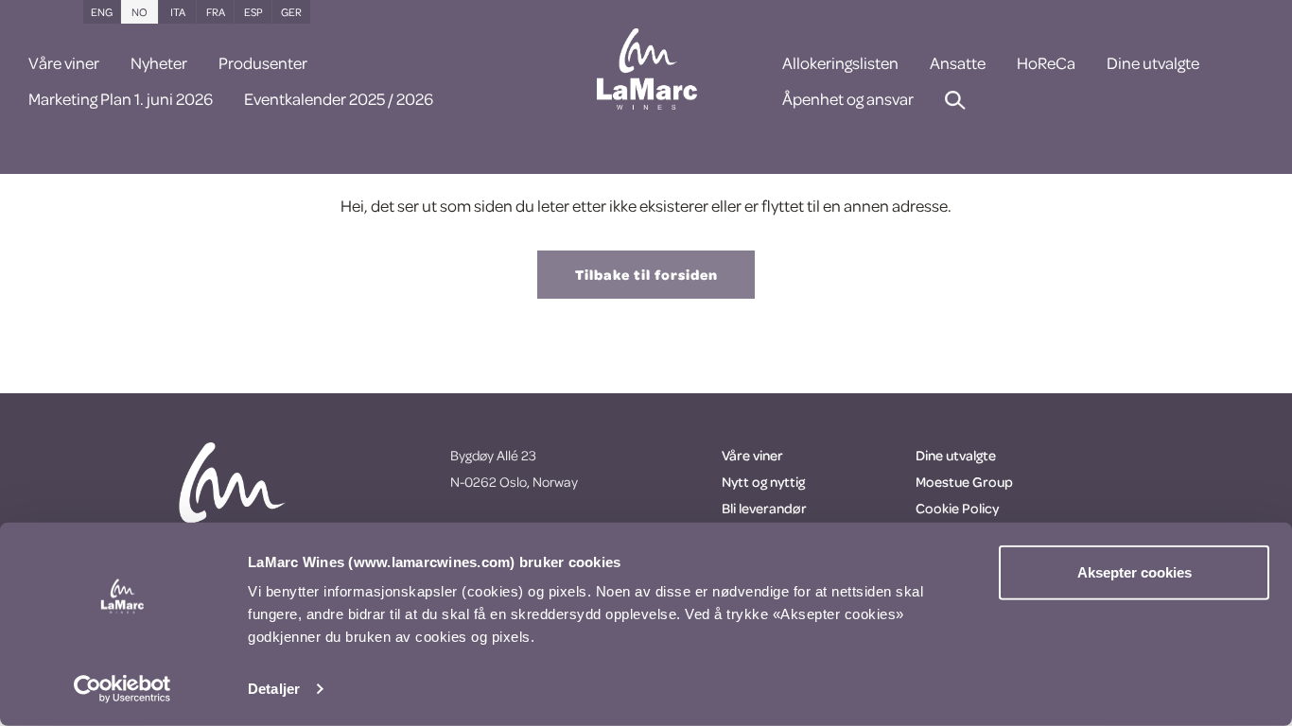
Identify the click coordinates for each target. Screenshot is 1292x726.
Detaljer (274, 689)
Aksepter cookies (1134, 572)
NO (139, 12)
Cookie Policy (957, 508)
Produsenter (262, 64)
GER (291, 12)
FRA (215, 12)
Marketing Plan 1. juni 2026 (120, 100)
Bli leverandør (764, 508)
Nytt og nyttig (763, 482)
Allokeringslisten (840, 64)
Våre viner (63, 64)
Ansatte (958, 64)
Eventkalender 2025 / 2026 (338, 100)
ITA (177, 12)
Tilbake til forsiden (646, 275)
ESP (253, 12)
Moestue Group (964, 482)
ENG (102, 12)
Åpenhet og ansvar (848, 100)
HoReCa (1046, 64)
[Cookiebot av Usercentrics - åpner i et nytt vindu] (122, 689)
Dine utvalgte (1153, 64)
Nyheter (159, 64)
